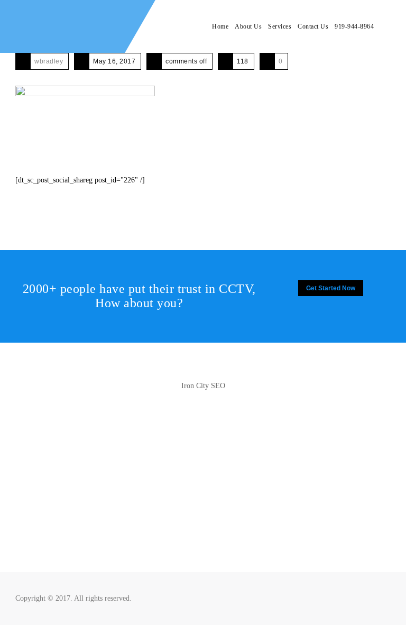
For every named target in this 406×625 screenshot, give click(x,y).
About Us (248, 26)
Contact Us (313, 26)
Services (279, 26)
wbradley (48, 61)
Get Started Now (330, 288)
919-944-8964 (354, 26)
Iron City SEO (203, 386)
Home (220, 26)
